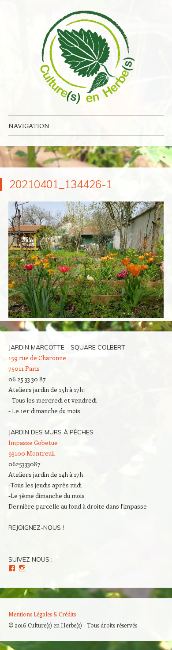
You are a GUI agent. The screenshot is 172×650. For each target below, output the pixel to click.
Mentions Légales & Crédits (42, 614)
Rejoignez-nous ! (36, 528)
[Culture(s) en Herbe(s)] (86, 58)
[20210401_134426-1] (86, 315)
